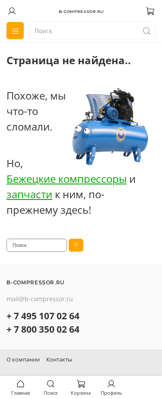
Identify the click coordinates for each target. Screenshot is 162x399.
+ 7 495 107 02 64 (42, 316)
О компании (23, 359)
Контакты (59, 359)
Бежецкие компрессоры (66, 178)
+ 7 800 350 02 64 (42, 329)
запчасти (29, 194)
